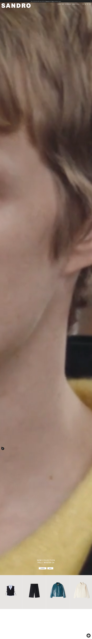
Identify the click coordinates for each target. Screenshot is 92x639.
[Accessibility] (2, 448)
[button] (59, 6)
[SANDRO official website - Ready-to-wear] (16, 5)
